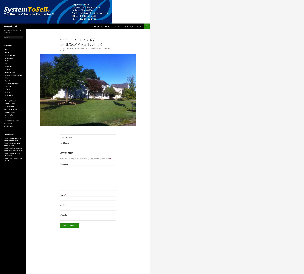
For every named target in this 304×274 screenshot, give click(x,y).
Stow (6, 64)
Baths (6, 78)
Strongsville (8, 66)
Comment (64, 164)
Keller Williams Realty (12, 121)
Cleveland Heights (10, 55)
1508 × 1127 (81, 49)
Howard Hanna (9, 118)
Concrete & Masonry (11, 84)
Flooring (7, 89)
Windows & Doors (10, 106)
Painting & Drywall (10, 101)
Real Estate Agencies (10, 109)
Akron (7, 52)
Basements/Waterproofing (13, 75)
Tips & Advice (8, 123)
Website (63, 215)
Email (63, 205)
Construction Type (9, 72)
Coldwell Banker (10, 112)
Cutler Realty (9, 115)
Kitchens (7, 92)
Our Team (139, 26)
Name (63, 195)
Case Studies (116, 26)
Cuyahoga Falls (9, 58)
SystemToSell (10, 26)
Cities (5, 49)
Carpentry (8, 81)
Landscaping (9, 95)
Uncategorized (8, 126)
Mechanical (8, 98)
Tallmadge (8, 69)
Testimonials (128, 26)
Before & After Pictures (100, 26)
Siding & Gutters (10, 103)
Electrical (8, 86)
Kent (6, 61)
